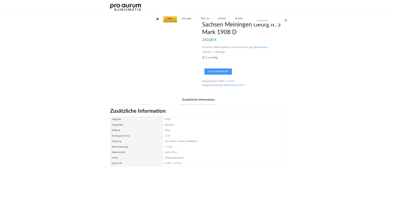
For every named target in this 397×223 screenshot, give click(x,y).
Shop (169, 18)
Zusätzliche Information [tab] (198, 99)
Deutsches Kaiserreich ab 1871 (228, 85)
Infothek (222, 18)
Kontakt (238, 18)
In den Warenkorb (218, 71)
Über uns (205, 18)
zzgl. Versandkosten (258, 47)
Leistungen (186, 18)
